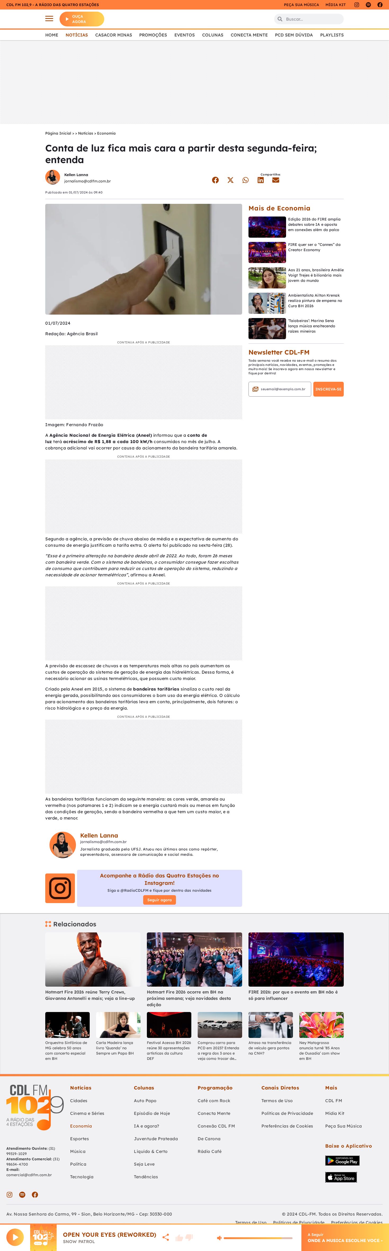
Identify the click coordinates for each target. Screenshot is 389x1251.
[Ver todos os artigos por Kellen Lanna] (52, 178)
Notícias (77, 35)
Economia (106, 133)
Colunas (212, 35)
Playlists (332, 35)
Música (77, 1151)
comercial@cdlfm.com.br (29, 1174)
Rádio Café (209, 1151)
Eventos (184, 35)
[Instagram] (356, 4)
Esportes (79, 1138)
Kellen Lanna (76, 174)
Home (51, 35)
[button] (215, 180)
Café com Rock (214, 1100)
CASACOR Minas (113, 35)
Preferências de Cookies (287, 1126)
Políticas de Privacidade (287, 1113)
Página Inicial (58, 133)
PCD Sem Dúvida (294, 35)
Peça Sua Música (343, 1126)
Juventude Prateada (156, 1138)
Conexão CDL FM (216, 1126)
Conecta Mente (249, 35)
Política (78, 1164)
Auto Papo (145, 1100)
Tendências (146, 1176)
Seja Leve (144, 1164)
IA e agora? (146, 1126)
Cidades (79, 1100)
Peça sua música (301, 5)
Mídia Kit (335, 5)
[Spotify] (368, 4)
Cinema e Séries (87, 1113)
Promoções (153, 35)
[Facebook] (380, 4)
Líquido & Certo (151, 1151)
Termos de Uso (277, 1100)
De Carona (209, 1138)
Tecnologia (81, 1176)
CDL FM (333, 1100)
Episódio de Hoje (152, 1113)
